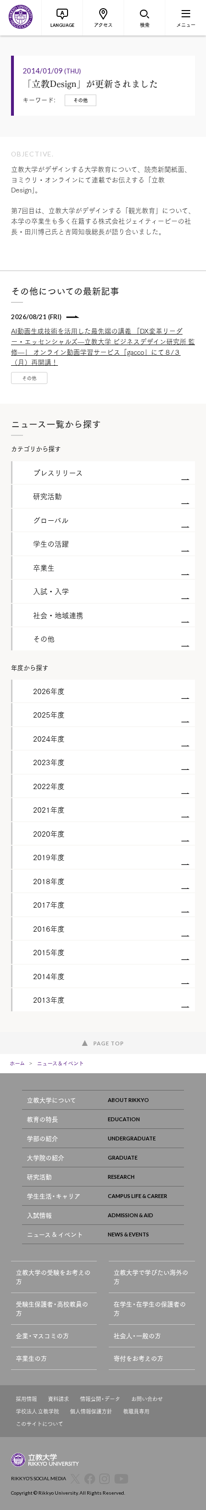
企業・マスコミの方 (42, 1335)
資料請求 (58, 1399)
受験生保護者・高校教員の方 (52, 1308)
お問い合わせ (147, 1399)
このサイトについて (39, 1424)
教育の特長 (42, 1119)
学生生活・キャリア (53, 1195)
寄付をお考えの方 (138, 1358)
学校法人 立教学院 (37, 1411)
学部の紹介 (42, 1138)
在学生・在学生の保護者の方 (150, 1308)
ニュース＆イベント (60, 1063)
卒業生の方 (31, 1358)
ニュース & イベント (55, 1234)
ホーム (17, 1063)
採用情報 (26, 1399)
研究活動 (39, 1176)
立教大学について (51, 1099)
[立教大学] (20, 18)
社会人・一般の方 (137, 1335)
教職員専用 (136, 1411)
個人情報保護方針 (91, 1411)
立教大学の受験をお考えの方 (53, 1277)
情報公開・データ (100, 1399)
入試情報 (39, 1215)
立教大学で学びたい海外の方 (151, 1277)
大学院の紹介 (45, 1157)
